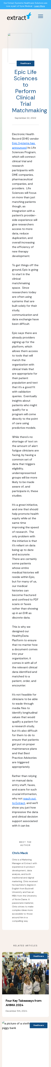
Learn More (39, 6)
